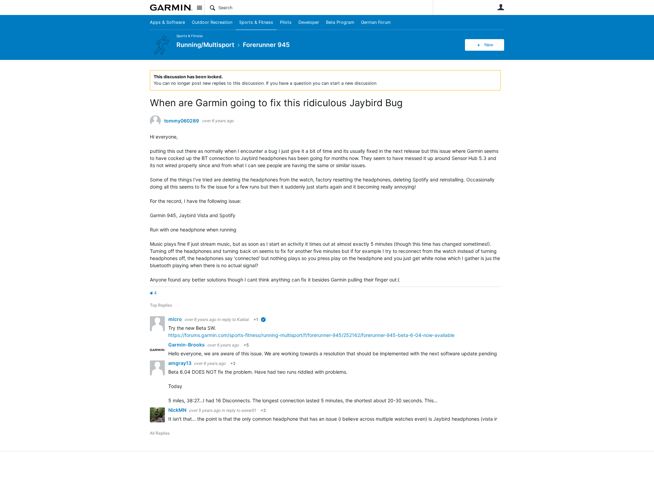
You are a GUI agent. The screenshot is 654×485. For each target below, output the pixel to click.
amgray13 (180, 363)
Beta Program (340, 22)
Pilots (286, 22)
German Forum (376, 22)
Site (199, 7)
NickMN (177, 410)
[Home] (171, 7)
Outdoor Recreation (212, 22)
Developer (308, 22)
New (488, 44)
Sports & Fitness (256, 22)
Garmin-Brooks (187, 344)
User (500, 7)
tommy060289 (181, 121)
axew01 (249, 410)
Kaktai (243, 319)
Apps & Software (167, 22)
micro (175, 319)
